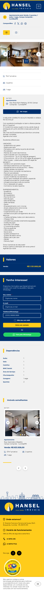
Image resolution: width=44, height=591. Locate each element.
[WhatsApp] (22, 23)
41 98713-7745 (12, 544)
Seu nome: (7, 295)
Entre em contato (22, 325)
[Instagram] (19, 553)
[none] (22, 54)
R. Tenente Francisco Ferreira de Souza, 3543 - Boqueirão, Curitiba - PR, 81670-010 (19, 524)
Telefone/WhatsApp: (11, 312)
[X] (18, 23)
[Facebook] (13, 553)
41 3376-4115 (11, 539)
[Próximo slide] (38, 54)
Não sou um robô (23, 320)
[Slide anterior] (5, 54)
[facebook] (15, 23)
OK (38, 584)
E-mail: (6, 303)
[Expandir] (26, 61)
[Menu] (38, 6)
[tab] (6, 32)
